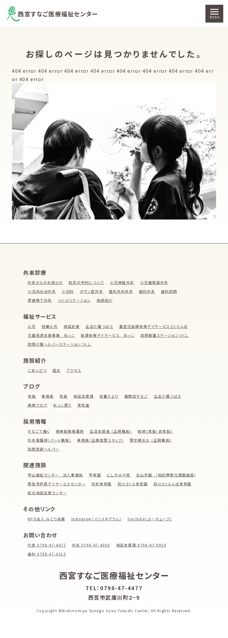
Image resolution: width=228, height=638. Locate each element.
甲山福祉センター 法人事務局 (55, 474)
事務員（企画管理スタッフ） (100, 440)
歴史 (57, 370)
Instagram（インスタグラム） (96, 518)
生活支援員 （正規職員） (111, 431)
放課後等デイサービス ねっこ (107, 335)
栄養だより (108, 396)
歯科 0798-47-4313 (47, 553)
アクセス (73, 370)
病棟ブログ (37, 405)
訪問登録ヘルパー (43, 448)
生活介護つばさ (99, 326)
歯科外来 (147, 291)
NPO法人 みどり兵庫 (46, 518)
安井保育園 (101, 483)
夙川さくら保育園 (133, 483)
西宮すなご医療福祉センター (58, 14)
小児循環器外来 (154, 282)
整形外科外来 (121, 291)
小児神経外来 (122, 282)
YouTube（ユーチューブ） (149, 518)
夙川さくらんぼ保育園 (172, 483)
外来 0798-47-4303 (91, 544)
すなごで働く (39, 431)
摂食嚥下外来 (40, 300)
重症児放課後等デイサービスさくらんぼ (153, 326)
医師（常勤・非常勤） (155, 431)
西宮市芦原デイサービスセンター (57, 483)
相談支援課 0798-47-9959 (141, 544)
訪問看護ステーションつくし (164, 335)
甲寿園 (95, 474)
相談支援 (72, 326)
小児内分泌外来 (42, 291)
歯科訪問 (169, 291)
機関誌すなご (136, 396)
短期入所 (50, 326)
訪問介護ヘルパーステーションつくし (59, 344)
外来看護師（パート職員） (49, 440)
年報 (32, 396)
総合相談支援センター (47, 492)
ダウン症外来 (91, 291)
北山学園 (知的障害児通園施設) (166, 474)
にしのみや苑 (118, 474)
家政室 (83, 405)
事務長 (48, 396)
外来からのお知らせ (45, 282)
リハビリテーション (74, 300)
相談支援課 (83, 396)
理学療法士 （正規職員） (151, 440)
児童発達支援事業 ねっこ (51, 335)
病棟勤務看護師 (70, 431)
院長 (64, 396)
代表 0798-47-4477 (47, 544)
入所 (32, 326)
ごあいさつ (37, 370)
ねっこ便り (62, 405)
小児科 (68, 291)
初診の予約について (86, 282)
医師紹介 (105, 300)
